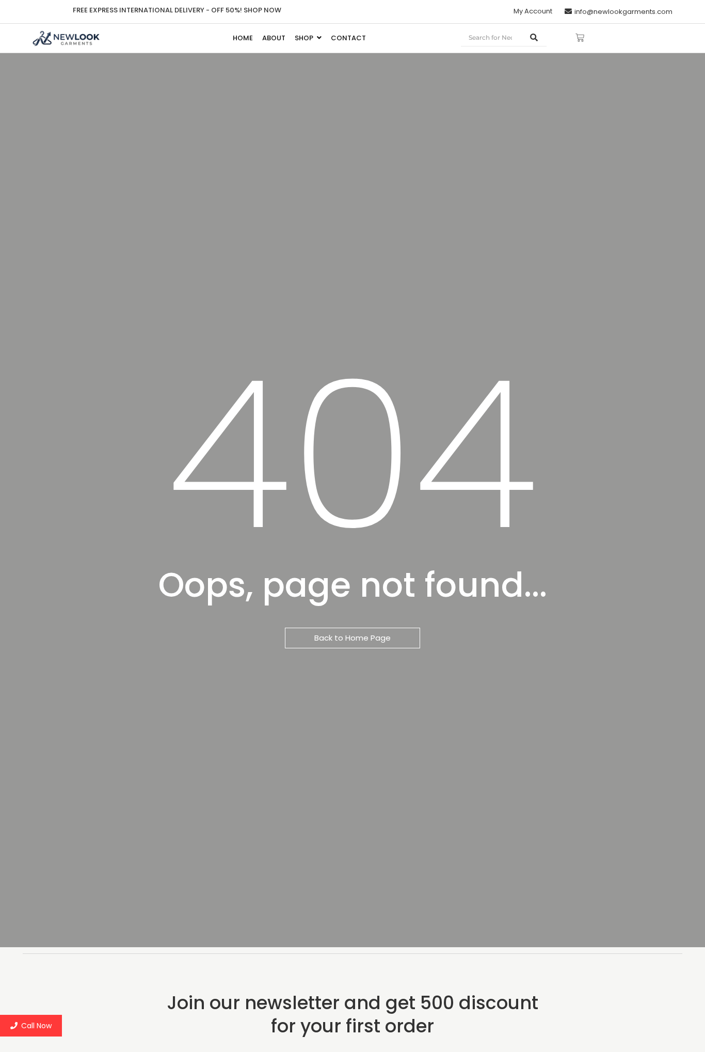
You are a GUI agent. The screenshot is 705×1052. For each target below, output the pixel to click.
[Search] (534, 37)
